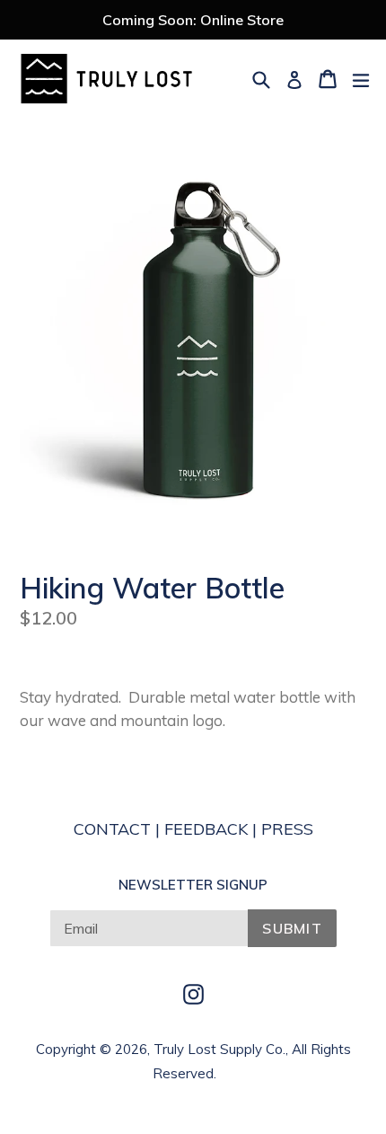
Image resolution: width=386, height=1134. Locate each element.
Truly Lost (185, 1049)
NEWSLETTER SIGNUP (193, 885)
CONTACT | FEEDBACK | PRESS (193, 829)
